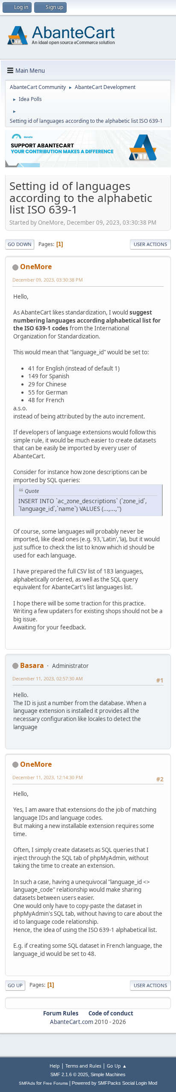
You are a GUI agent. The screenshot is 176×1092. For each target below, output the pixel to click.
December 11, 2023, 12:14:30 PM (47, 777)
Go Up (15, 985)
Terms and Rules (83, 1065)
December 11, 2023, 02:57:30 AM (47, 678)
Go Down (20, 244)
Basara (32, 665)
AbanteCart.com (71, 1022)
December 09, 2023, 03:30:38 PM (47, 279)
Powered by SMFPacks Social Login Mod (114, 1083)
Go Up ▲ (117, 1065)
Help (55, 1065)
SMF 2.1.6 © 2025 (69, 1074)
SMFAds (27, 1083)
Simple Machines (108, 1074)
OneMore (36, 266)
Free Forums (55, 1083)
